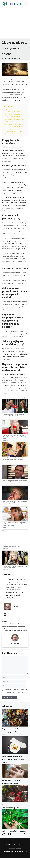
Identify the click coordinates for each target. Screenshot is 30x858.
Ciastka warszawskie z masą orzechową (15, 630)
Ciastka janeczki (10, 597)
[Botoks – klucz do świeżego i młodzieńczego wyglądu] (15, 771)
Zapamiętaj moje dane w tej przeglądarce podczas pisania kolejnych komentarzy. (15, 691)
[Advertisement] (15, 23)
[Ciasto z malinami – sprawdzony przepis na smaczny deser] (15, 794)
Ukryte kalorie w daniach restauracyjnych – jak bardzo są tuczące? (12, 732)
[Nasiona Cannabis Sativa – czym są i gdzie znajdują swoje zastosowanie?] (15, 819)
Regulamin (12, 848)
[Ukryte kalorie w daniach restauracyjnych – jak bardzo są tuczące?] (15, 718)
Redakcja (18, 848)
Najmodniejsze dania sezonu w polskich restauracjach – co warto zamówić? (13, 759)
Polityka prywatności (12, 844)
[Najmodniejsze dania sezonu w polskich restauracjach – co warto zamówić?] (15, 745)
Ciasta (6, 621)
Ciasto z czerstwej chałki (13, 595)
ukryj (12, 106)
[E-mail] (5, 615)
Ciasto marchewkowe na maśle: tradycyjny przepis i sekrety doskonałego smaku (13, 626)
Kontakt (21, 844)
